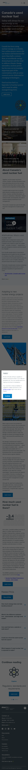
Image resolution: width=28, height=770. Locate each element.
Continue (7, 396)
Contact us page (7, 389)
